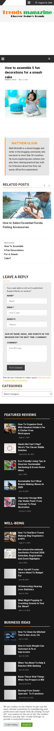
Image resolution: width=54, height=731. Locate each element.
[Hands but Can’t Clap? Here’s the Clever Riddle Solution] (10, 448)
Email (10, 307)
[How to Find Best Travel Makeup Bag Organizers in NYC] (10, 536)
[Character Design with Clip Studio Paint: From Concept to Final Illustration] (10, 502)
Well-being (14, 523)
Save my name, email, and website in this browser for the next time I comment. (27, 335)
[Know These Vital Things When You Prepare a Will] (10, 680)
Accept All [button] (27, 724)
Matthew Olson (10, 80)
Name (10, 295)
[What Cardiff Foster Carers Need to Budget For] (10, 573)
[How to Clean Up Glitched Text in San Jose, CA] (10, 636)
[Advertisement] (27, 38)
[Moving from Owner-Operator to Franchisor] (10, 694)
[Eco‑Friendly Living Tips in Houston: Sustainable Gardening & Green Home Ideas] (10, 465)
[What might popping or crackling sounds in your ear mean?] (10, 604)
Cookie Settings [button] (11, 724)
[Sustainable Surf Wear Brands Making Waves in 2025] (10, 485)
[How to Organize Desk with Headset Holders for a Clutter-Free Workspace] (10, 428)
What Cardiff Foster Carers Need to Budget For (30, 572)
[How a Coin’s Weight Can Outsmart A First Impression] (10, 649)
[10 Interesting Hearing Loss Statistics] (10, 590)
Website (11, 319)
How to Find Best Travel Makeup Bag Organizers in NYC (31, 535)
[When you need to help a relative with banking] (10, 666)
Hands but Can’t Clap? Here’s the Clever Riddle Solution (31, 447)
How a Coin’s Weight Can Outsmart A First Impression (31, 649)
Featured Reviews (20, 415)
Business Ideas (17, 622)
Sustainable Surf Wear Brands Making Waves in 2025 (31, 484)
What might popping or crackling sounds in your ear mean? (31, 603)
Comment (12, 342)
